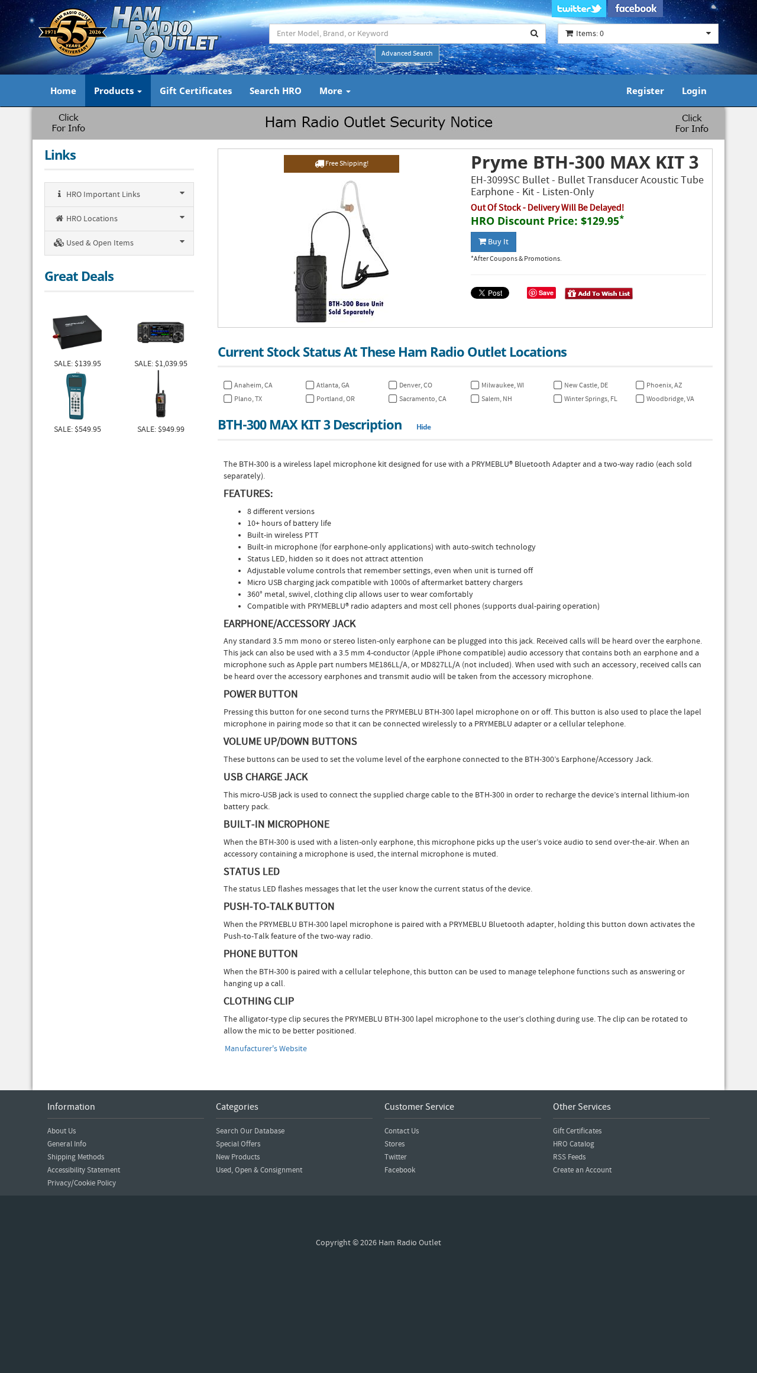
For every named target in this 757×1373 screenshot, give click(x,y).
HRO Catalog (573, 1144)
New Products (238, 1157)
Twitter (395, 1157)
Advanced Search (407, 53)
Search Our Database (250, 1131)
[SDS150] (160, 397)
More (332, 90)
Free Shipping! (346, 163)
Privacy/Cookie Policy (81, 1183)
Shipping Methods (75, 1157)
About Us (61, 1131)
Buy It (497, 242)
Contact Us (401, 1131)
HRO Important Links (102, 194)
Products (115, 90)
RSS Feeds (569, 1157)
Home (63, 90)
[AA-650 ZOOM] (77, 397)
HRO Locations (91, 219)
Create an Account (582, 1170)
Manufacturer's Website (266, 1049)
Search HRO (276, 90)
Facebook (399, 1170)
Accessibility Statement (83, 1170)
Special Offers (238, 1144)
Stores (394, 1144)
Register (645, 90)
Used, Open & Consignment (259, 1170)
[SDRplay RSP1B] (77, 331)
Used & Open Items (99, 243)
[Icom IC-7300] (160, 331)
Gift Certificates (196, 90)
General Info (66, 1144)
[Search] (534, 34)
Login (694, 90)
